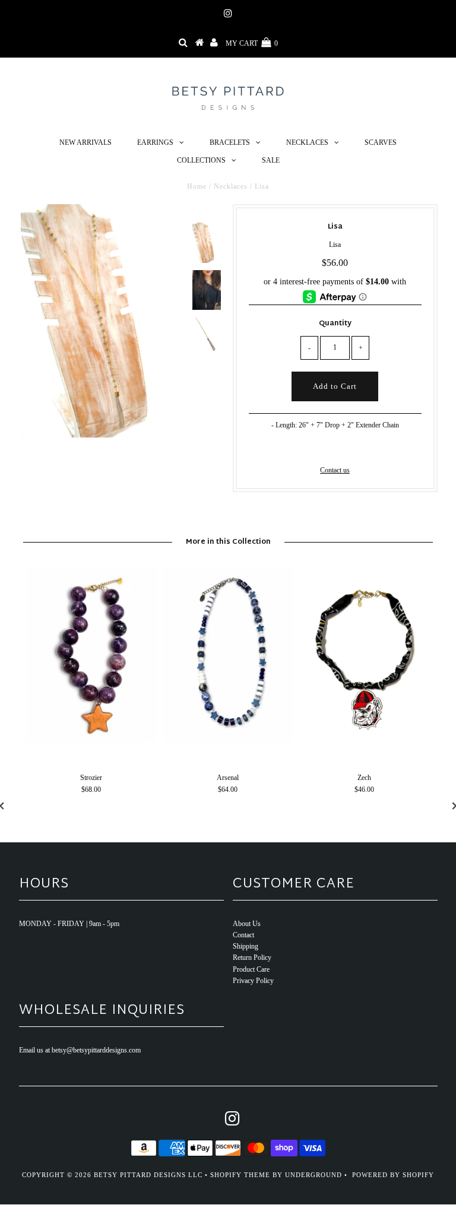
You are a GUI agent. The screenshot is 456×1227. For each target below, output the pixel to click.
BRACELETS (230, 142)
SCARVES (381, 142)
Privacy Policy (253, 980)
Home (197, 186)
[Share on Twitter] (333, 447)
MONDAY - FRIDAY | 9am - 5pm (69, 924)
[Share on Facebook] (315, 447)
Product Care (251, 969)
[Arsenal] (228, 740)
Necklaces (231, 186)
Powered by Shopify (393, 1174)
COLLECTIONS (201, 160)
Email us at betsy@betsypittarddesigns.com (80, 1050)
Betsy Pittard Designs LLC (148, 1174)
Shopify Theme (240, 1174)
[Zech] (364, 748)
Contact (243, 935)
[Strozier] (91, 740)
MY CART (252, 43)
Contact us (335, 470)
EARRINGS (155, 142)
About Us (247, 924)
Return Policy (252, 957)
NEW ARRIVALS (85, 142)
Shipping (245, 946)
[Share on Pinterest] (353, 447)
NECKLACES (307, 142)
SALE (271, 160)
